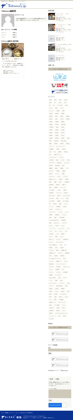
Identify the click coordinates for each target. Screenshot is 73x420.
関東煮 (50, 275)
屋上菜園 (57, 165)
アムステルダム (59, 242)
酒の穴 (64, 316)
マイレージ (62, 187)
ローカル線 (59, 105)
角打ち (60, 296)
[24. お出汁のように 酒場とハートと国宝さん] (51, 30)
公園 (66, 105)
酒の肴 (50, 247)
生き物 (61, 247)
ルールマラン (58, 275)
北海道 (50, 113)
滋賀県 (58, 201)
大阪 (61, 244)
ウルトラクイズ (61, 302)
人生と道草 (51, 201)
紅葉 (50, 217)
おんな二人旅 (66, 195)
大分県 (56, 225)
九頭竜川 (51, 310)
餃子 (68, 291)
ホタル (65, 261)
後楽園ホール (52, 253)
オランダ (51, 242)
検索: (49, 347)
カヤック (51, 272)
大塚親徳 (61, 299)
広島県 (50, 138)
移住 (60, 182)
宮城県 (61, 168)
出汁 (59, 316)
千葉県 (50, 121)
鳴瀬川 (50, 313)
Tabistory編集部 (11, 71)
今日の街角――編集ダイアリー (14, 73)
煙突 (50, 140)
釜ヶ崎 (58, 195)
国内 (60, 99)
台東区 (50, 132)
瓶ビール (51, 239)
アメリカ (65, 176)
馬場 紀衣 (51, 264)
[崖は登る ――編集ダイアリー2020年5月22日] (12, 56)
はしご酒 (51, 198)
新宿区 (50, 119)
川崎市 (57, 149)
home (64, 258)
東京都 (65, 151)
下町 (50, 151)
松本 (56, 247)
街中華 (55, 294)
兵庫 (61, 280)
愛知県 (62, 121)
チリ (67, 168)
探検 (50, 102)
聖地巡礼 (67, 253)
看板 (68, 138)
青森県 (56, 121)
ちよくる (61, 157)
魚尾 (50, 305)
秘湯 (63, 110)
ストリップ (58, 192)
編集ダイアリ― (52, 179)
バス (62, 198)
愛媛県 (50, 168)
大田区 (56, 130)
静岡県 (50, 116)
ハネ (57, 233)
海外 (55, 99)
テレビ (63, 305)
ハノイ (66, 212)
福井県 (62, 233)
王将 (50, 294)
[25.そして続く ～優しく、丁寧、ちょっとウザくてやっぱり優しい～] (51, 19)
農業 (57, 250)
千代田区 (51, 127)
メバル (50, 269)
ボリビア (51, 171)
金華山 (50, 288)
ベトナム (60, 212)
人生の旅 (51, 307)
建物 (63, 173)
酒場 (50, 99)
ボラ (66, 231)
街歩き (65, 99)
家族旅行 (57, 214)
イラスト (64, 214)
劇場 (56, 280)
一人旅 (59, 102)
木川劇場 (65, 272)
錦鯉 (55, 182)
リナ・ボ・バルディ (61, 264)
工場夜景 (51, 149)
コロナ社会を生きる (53, 220)
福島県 (50, 124)
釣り (50, 154)
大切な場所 (61, 217)
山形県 (61, 143)
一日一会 (51, 250)
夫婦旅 (57, 110)
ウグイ (50, 236)
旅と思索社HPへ (30, 412)
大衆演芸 (51, 192)
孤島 (56, 116)
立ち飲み (51, 233)
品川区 (62, 130)
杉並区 (67, 143)
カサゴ (56, 291)
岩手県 (50, 165)
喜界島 (57, 184)
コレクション (52, 212)
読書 (60, 203)
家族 (55, 299)
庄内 (50, 296)
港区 (57, 127)
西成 (56, 236)
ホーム (2, 412)
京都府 (50, 214)
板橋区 (63, 171)
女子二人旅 (51, 195)
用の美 (54, 203)
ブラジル (51, 266)
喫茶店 (60, 179)
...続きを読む (13, 67)
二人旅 (58, 190)
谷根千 (50, 291)
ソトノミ (57, 173)
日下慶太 (58, 266)
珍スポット (56, 223)
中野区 (50, 130)
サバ (68, 228)
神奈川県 (63, 124)
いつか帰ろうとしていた (54, 258)
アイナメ (51, 285)
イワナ (50, 280)
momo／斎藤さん (53, 244)
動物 (50, 143)
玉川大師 (51, 160)
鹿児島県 (51, 184)
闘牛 (50, 182)
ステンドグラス (52, 283)
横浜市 (56, 132)
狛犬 (63, 165)
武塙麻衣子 (65, 239)
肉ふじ (66, 296)
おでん (62, 225)
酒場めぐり (58, 261)
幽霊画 (62, 288)
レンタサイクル (52, 157)
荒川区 (50, 173)
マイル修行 (51, 190)
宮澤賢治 (58, 206)
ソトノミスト (52, 228)
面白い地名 (63, 140)
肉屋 (55, 296)
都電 (57, 198)
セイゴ (61, 236)
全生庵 (56, 288)
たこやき (58, 272)
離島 (56, 168)
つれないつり (62, 40)
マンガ (61, 108)
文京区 (61, 116)
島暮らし (64, 184)
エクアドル (66, 162)
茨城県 (67, 119)
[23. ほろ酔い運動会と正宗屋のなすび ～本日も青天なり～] (51, 50)
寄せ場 (65, 192)
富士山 (62, 135)
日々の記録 (65, 201)
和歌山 (62, 291)
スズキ (50, 225)
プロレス (60, 253)
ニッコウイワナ (60, 55)
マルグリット (58, 209)
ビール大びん (63, 294)
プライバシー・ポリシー (14, 412)
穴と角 (50, 209)
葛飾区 (50, 135)
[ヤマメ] (51, 41)
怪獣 (55, 217)
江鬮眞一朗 (63, 250)
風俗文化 (59, 162)
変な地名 (56, 140)
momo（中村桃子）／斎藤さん (65, 18)
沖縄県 (62, 113)
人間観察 (57, 269)
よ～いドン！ (52, 316)
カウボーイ (51, 176)
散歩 (57, 160)
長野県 (66, 179)
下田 (50, 255)
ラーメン (51, 110)
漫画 (50, 223)
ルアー (64, 277)
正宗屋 (57, 310)
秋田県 (55, 143)
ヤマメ (58, 35)
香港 (56, 108)
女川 (66, 285)
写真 (68, 160)
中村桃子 (62, 255)
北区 (56, 119)
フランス (51, 261)
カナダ (58, 176)
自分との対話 (52, 277)
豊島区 (67, 116)
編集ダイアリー (57, 154)
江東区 (62, 138)
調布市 (56, 138)
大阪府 (64, 190)
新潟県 (56, 113)
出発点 (64, 206)
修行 (50, 187)
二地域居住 (66, 182)
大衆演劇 (63, 220)
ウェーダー (61, 283)
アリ (50, 299)
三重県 (57, 171)
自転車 (63, 149)
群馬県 (59, 151)
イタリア (64, 223)
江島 (68, 283)
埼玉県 (62, 132)
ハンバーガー (61, 228)
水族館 (55, 255)
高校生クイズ (52, 302)
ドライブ (51, 146)
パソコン (51, 206)
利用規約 (7, 412)
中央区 (56, 124)
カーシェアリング (60, 146)
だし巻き (51, 318)
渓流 (59, 277)
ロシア (50, 231)
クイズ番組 (56, 305)
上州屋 (57, 307)
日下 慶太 (62, 38)
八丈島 (61, 119)
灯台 (65, 102)
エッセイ (58, 239)
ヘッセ (65, 203)
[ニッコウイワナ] (51, 61)
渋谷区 (62, 127)
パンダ (50, 108)
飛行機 (55, 187)
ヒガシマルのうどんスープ (61, 313)
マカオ (62, 160)
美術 (67, 198)
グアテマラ (51, 162)
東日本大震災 (59, 285)
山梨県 (56, 135)
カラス (60, 231)
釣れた (63, 307)
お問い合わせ (23, 412)
